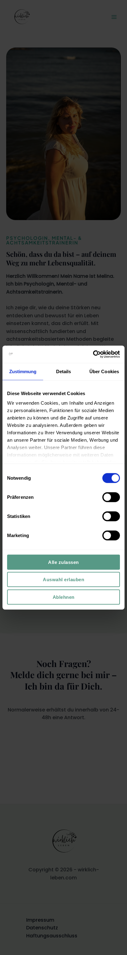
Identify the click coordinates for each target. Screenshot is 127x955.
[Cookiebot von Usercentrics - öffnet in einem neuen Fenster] (93, 354)
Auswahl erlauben (63, 579)
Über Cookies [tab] (104, 371)
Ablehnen (64, 596)
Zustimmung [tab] (23, 371)
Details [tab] (63, 371)
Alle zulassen (63, 562)
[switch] (111, 497)
